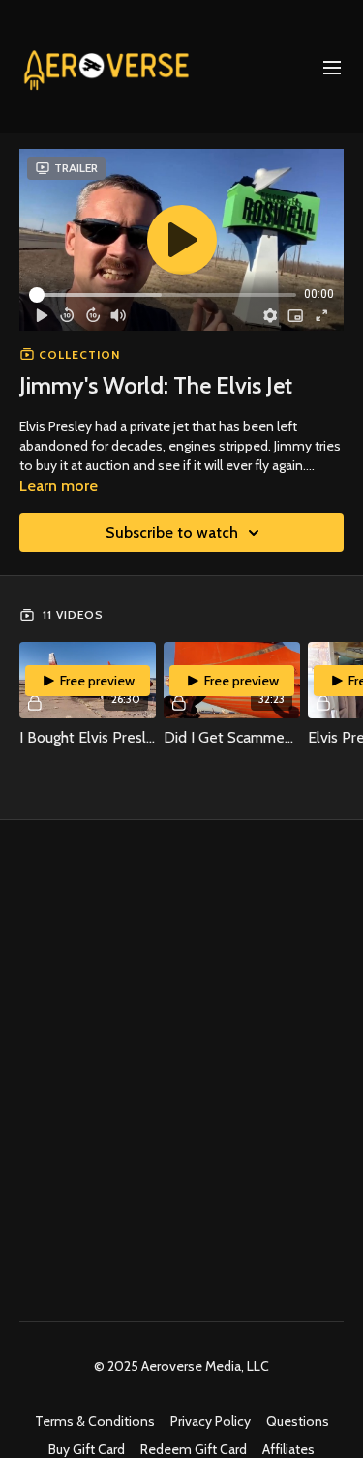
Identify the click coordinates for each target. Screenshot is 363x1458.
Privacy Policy (210, 1421)
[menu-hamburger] (332, 66)
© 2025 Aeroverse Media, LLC (181, 1366)
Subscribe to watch (172, 532)
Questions (297, 1421)
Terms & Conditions (95, 1421)
